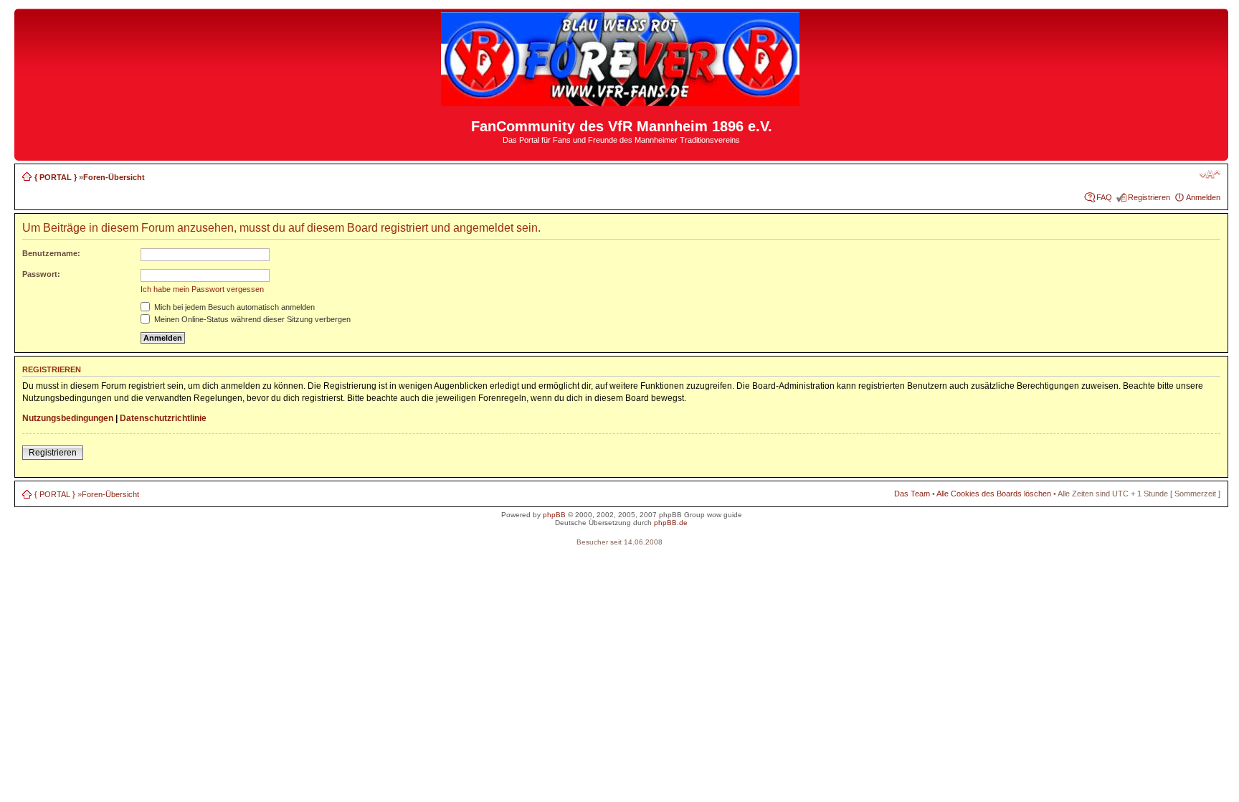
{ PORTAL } (55, 177)
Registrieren (1149, 197)
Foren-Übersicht (114, 177)
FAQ (1104, 197)
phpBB (554, 515)
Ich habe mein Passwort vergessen (202, 289)
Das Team (912, 493)
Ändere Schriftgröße (1210, 174)
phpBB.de (671, 523)
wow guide (724, 515)
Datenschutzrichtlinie (163, 418)
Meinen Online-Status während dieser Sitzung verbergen (251, 319)
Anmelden (1203, 197)
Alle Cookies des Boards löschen (993, 493)
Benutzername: (51, 253)
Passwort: (41, 274)
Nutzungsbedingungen (67, 418)
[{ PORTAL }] (621, 100)
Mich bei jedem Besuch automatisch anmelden (233, 307)
